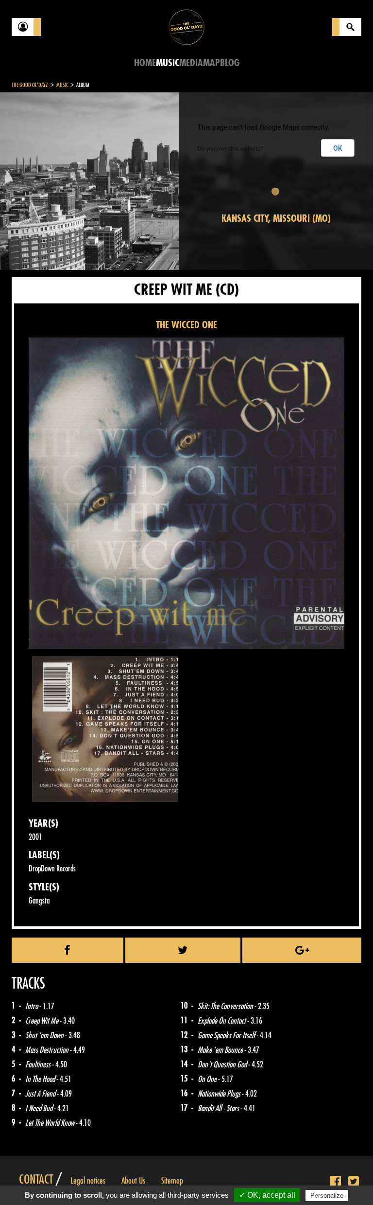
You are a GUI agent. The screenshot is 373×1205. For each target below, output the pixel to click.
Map (211, 63)
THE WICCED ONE (186, 325)
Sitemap (172, 1180)
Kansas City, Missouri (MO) (276, 218)
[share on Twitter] (183, 950)
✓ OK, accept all (267, 1195)
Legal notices (87, 1180)
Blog (229, 63)
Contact (36, 1179)
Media (191, 63)
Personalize (326, 1195)
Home (145, 63)
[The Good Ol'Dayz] (186, 26)
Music (167, 63)
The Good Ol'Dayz (30, 85)
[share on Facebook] (67, 950)
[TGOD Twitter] (353, 1181)
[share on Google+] (301, 950)
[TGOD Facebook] (335, 1181)
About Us (133, 1180)
